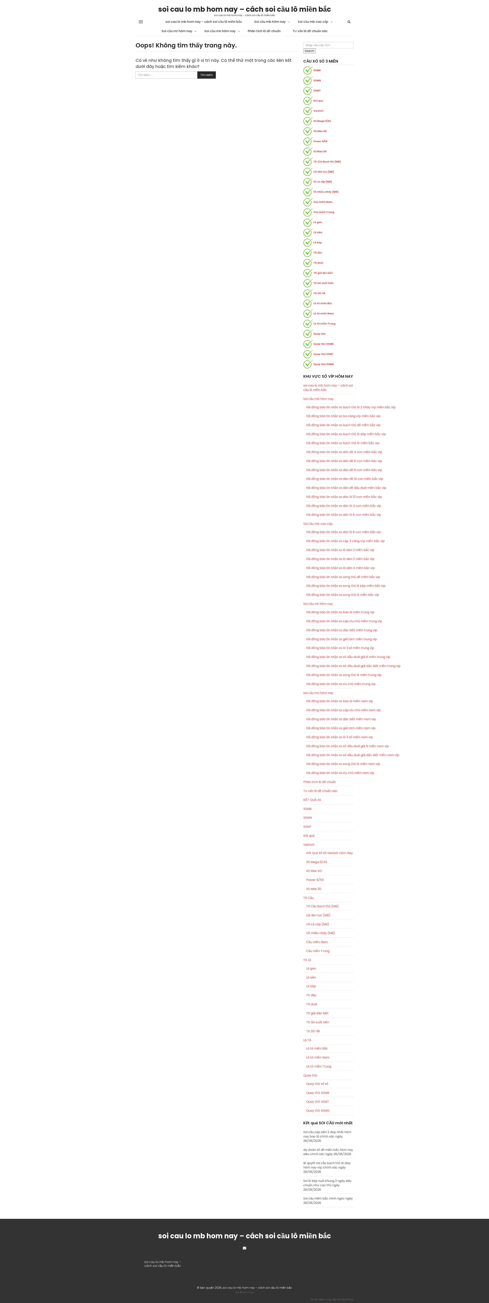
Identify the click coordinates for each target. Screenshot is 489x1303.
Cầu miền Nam (322, 202)
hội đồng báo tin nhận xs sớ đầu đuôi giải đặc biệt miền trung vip (330, 666)
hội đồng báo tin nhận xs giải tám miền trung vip (330, 639)
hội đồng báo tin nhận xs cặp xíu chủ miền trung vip (330, 621)
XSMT (317, 90)
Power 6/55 (320, 141)
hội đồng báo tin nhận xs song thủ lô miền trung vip (330, 675)
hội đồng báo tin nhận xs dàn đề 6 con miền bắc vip (330, 461)
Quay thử (319, 333)
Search (309, 51)
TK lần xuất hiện (323, 283)
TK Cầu (308, 898)
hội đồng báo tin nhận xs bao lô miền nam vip (330, 701)
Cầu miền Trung (323, 212)
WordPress (347, 1299)
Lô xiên (317, 232)
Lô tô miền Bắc (322, 303)
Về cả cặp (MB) (322, 181)
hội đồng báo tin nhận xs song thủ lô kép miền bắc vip (330, 586)
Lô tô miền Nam (323, 313)
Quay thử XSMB (323, 344)
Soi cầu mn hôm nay (220, 31)
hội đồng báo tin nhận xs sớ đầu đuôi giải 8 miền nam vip (330, 746)
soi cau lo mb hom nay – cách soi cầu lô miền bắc (244, 9)
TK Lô (307, 960)
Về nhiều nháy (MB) (325, 191)
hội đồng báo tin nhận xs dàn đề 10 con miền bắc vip (330, 479)
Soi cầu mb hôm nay (270, 22)
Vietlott (318, 111)
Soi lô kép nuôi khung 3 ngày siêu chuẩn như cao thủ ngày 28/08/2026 (327, 1185)
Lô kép (317, 242)
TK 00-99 (319, 293)
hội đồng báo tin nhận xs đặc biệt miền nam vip (330, 719)
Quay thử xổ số (317, 1084)
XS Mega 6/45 (322, 121)
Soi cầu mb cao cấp (313, 22)
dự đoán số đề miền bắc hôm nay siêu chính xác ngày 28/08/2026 (328, 1152)
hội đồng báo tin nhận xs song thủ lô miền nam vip (330, 764)
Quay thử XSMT (323, 354)
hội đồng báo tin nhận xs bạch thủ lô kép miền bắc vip (330, 434)
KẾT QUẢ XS (312, 800)
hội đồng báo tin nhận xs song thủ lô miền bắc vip (330, 595)
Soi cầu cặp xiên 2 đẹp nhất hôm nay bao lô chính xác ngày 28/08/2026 (327, 1136)
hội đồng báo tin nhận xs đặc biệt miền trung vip (330, 630)
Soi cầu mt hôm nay (177, 31)
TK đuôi (318, 262)
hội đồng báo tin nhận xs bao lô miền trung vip (330, 612)
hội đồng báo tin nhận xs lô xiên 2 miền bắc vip (330, 550)
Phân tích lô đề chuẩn (264, 31)
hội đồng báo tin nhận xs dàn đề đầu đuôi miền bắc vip (330, 488)
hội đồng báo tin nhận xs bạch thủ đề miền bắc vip (330, 425)
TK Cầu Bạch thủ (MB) (327, 161)
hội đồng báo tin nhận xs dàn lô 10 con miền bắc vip (330, 497)
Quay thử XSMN (323, 364)
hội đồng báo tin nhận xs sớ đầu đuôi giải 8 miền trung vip (330, 657)
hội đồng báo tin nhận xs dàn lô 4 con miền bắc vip (330, 506)
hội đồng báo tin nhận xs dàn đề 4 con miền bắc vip (330, 452)
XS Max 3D (320, 151)
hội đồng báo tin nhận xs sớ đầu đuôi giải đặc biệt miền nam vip (330, 755)
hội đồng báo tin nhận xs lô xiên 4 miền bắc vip (330, 568)
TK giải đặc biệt (323, 273)
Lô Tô (307, 1040)
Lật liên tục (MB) (323, 171)
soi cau (250, 1292)
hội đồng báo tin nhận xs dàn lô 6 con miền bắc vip (330, 515)
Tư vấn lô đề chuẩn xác (310, 31)
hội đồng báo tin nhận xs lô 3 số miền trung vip (330, 648)
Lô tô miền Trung (324, 323)
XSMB (317, 70)
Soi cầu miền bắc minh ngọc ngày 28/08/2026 (328, 1200)
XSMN (317, 80)
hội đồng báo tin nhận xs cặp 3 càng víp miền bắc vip (330, 541)
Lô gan (317, 222)
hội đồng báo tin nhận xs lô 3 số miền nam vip (330, 737)
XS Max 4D (320, 131)
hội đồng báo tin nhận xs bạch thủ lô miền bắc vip (330, 443)
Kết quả (318, 100)
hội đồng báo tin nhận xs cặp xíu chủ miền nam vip (330, 710)
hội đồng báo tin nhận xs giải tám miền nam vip (330, 728)
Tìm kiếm (206, 75)
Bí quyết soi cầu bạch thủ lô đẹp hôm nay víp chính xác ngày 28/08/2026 (327, 1167)
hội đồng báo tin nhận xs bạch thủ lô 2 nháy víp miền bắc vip (330, 407)
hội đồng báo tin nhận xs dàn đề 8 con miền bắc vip (330, 470)
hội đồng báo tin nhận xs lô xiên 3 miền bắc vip (330, 559)
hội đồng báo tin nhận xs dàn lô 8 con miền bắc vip (330, 532)
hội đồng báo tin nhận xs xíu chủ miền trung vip (330, 684)
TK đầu (317, 252)
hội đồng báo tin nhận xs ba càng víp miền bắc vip (330, 416)
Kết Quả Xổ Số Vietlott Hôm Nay (329, 853)
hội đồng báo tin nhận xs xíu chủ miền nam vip (330, 773)
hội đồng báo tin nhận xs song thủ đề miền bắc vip (330, 577)
